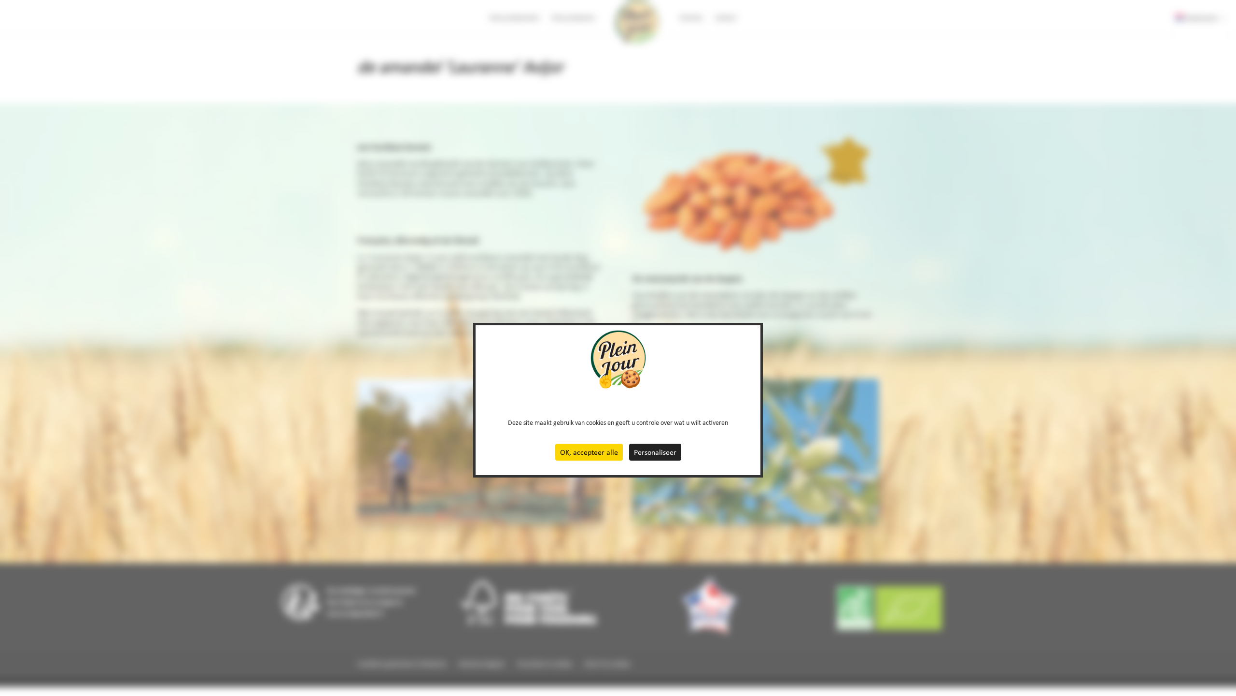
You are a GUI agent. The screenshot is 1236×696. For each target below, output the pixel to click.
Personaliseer (655, 452)
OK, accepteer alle (589, 452)
